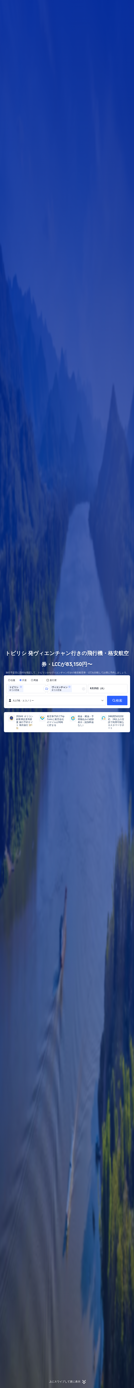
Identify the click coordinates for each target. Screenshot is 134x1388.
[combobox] (25, 688)
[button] (112, 5)
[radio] (12, 680)
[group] (26, 688)
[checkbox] (51, 680)
